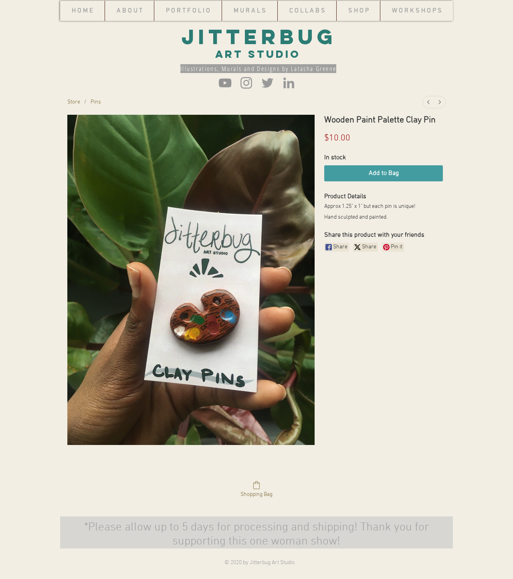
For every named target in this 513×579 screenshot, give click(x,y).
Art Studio (241, 54)
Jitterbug (259, 37)
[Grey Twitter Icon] (267, 83)
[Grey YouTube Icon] (225, 83)
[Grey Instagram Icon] (246, 83)
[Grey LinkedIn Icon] (289, 83)
